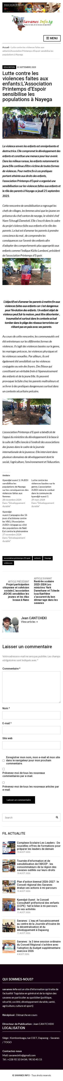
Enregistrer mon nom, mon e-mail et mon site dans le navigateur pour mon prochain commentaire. (33, 760)
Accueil (5, 47)
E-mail (7, 723)
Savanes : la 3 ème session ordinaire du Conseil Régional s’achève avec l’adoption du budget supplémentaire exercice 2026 (39, 946)
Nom (6, 708)
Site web (7, 738)
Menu (53, 38)
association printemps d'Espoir (17, 558)
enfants (37, 558)
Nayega (48, 558)
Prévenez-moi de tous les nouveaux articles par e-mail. (30, 788)
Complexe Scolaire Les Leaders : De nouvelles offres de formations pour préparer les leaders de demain (39, 846)
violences (8, 563)
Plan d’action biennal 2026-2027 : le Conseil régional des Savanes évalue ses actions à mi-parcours (38, 884)
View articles (28, 621)
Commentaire (11, 668)
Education (9, 67)
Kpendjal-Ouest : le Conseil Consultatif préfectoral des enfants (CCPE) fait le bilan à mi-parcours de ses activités (38, 904)
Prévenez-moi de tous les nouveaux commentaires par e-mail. (23, 774)
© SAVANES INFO (21, 1075)
